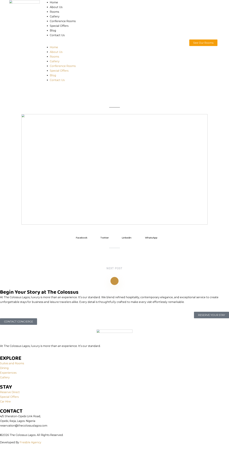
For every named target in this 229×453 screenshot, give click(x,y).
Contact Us (57, 35)
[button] (114, 42)
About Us (56, 7)
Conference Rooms (63, 21)
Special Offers (59, 25)
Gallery (55, 16)
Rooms (54, 11)
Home (54, 2)
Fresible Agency (30, 442)
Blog (53, 30)
